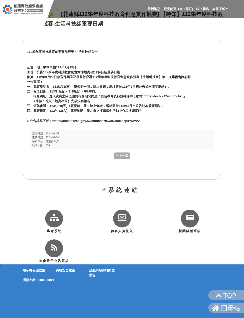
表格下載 (218, 9)
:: (145, 7)
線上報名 (202, 9)
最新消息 (154, 9)
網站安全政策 (65, 270)
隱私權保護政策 (34, 270)
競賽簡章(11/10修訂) (178, 9)
